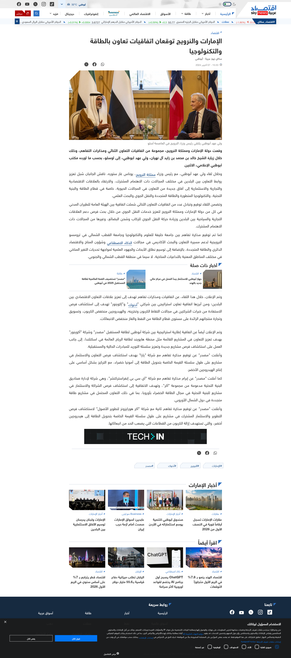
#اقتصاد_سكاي (266, 21)
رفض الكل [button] (31, 638)
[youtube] (241, 612)
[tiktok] (269, 613)
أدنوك (132, 304)
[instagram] (260, 613)
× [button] (5, 622)
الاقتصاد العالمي (139, 13)
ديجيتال (69, 13)
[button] (72, 4)
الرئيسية (225, 13)
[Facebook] (19, 4)
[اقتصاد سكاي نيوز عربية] (256, 10)
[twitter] (251, 613)
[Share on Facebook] (94, 64)
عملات (241, 21)
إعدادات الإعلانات (146, 637)
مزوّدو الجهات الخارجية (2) (193, 633)
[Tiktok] (52, 4)
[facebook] (232, 613)
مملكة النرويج (146, 174)
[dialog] (145, 638)
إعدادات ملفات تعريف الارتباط (269, 641)
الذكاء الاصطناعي (119, 242)
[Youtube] (27, 4)
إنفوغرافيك (91, 13)
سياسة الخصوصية (248, 641)
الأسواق (165, 13)
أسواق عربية (45, 612)
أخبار (126, 612)
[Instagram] (44, 4)
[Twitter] (35, 4)
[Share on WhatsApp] (103, 64)
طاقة (88, 612)
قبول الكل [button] (76, 638)
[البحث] (36, 13)
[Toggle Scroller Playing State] (17, 21)
